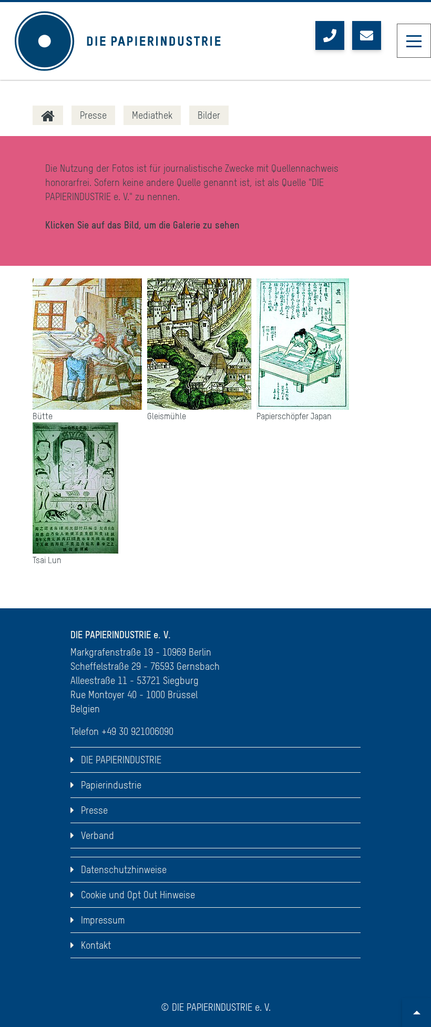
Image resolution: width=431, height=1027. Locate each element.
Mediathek (152, 115)
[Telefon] (329, 35)
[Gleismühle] (199, 344)
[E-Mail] (366, 35)
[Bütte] (87, 344)
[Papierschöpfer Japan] (302, 344)
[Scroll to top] (416, 1012)
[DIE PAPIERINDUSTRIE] (48, 115)
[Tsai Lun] (75, 488)
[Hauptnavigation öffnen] (414, 41)
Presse (93, 115)
